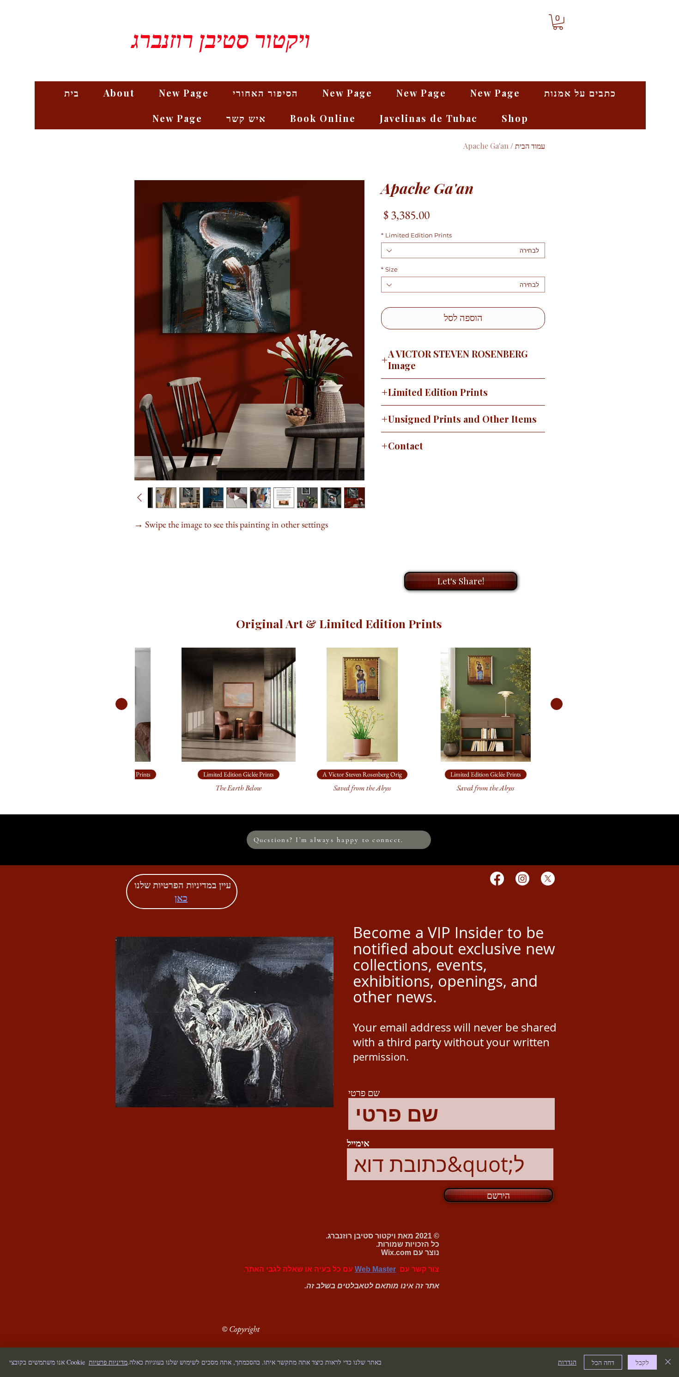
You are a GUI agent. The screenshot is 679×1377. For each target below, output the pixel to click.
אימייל (358, 1143)
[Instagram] (522, 879)
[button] (558, 22)
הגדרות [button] (567, 1362)
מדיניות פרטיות (108, 1362)
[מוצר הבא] (121, 704)
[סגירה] (667, 1362)
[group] (339, 724)
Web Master (375, 1269)
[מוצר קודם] (557, 704)
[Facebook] (497, 879)
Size (389, 269)
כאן (181, 897)
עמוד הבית (530, 146)
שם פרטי (364, 1093)
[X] (548, 879)
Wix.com (396, 1252)
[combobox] (463, 250)
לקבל (642, 1362)
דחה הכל (603, 1362)
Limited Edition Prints (416, 235)
